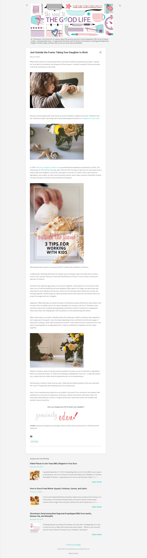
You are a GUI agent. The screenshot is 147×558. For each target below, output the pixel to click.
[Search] (120, 6)
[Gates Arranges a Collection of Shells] (57, 367)
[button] (100, 52)
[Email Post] (31, 437)
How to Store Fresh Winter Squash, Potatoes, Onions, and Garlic (58, 488)
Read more (97, 482)
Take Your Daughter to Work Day (48, 167)
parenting (34, 441)
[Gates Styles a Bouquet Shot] (57, 159)
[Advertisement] (114, 80)
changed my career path (90, 118)
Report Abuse (73, 553)
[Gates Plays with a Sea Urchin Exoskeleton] (57, 107)
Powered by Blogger (73, 545)
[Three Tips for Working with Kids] (57, 263)
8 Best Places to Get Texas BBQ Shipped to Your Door (53, 463)
